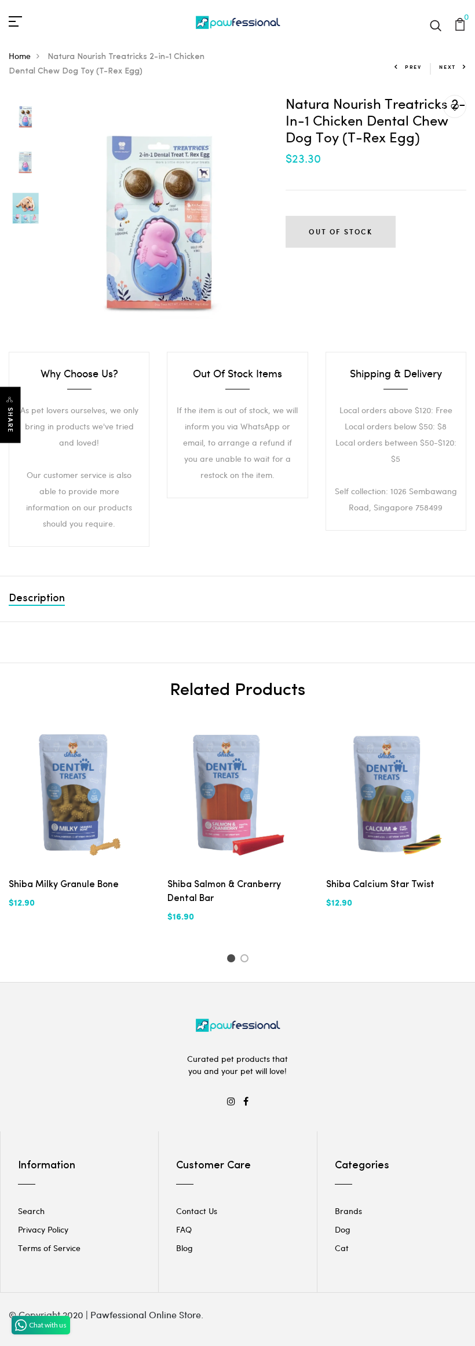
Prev (413, 67)
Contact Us (196, 1210)
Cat (342, 1247)
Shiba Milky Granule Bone (64, 884)
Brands (348, 1210)
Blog (184, 1247)
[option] (25, 118)
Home (20, 55)
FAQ (184, 1229)
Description (37, 599)
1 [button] (232, 960)
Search (31, 1210)
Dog (342, 1229)
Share (10, 420)
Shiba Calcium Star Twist (380, 884)
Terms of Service (49, 1247)
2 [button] (246, 960)
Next (447, 67)
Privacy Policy (43, 1229)
